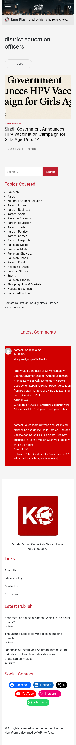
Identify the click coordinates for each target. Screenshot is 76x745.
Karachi (12, 196)
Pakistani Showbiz (19, 253)
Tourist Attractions (19, 293)
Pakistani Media (17, 245)
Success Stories (17, 271)
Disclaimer (35, 350)
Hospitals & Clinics (19, 288)
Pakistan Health (17, 258)
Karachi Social (16, 214)
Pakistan (13, 192)
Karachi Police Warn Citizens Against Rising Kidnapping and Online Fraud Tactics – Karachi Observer (42, 430)
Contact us (12, 586)
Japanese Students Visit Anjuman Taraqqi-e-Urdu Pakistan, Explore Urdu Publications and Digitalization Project (36, 654)
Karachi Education (19, 223)
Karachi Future (16, 205)
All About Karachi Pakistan (24, 201)
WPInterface (45, 732)
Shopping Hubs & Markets (24, 284)
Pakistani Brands (18, 280)
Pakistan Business (19, 218)
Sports (11, 275)
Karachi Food (16, 262)
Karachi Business (18, 209)
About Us (10, 570)
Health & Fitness (13, 123)
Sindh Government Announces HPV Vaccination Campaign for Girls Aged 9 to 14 (35, 134)
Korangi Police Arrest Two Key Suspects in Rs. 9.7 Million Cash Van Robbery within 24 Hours (42, 439)
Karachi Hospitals (18, 240)
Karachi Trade (16, 227)
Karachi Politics (17, 231)
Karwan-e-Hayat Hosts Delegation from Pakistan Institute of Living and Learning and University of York (42, 390)
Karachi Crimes (17, 236)
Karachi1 (32, 148)
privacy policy (14, 578)
